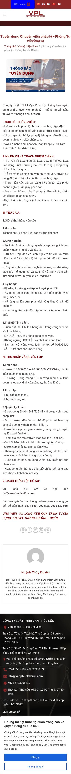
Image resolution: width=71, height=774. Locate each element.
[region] (35, 745)
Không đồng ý (35, 766)
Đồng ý (35, 757)
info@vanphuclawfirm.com (25, 676)
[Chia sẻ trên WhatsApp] (23, 530)
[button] (5, 14)
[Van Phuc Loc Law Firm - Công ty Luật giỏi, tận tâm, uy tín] (35, 15)
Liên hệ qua (20, 4)
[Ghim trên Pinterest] (48, 530)
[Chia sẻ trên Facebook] (29, 530)
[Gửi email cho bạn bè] (42, 530)
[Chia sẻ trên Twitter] (35, 530)
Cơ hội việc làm (27, 46)
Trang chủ (10, 46)
